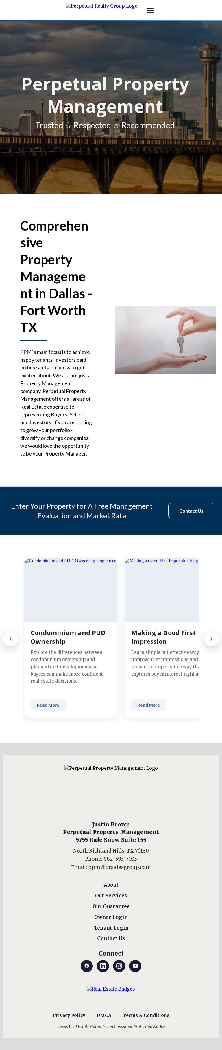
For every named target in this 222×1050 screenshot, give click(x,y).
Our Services (111, 895)
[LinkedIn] (103, 966)
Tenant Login (111, 928)
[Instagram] (119, 966)
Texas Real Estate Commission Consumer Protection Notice (111, 1026)
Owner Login (111, 917)
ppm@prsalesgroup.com (119, 867)
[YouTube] (135, 966)
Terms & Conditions (146, 1015)
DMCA (104, 1015)
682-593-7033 (120, 859)
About (111, 885)
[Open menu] (150, 10)
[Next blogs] (211, 638)
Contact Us (111, 938)
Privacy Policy (69, 1015)
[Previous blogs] (10, 638)
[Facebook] (87, 966)
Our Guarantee (111, 906)
